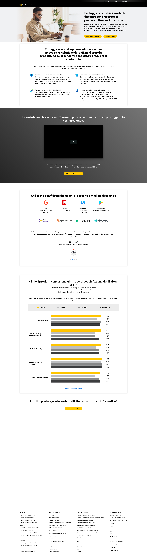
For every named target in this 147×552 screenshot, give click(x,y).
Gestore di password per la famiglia (29, 545)
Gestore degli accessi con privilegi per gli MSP (32, 535)
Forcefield (22, 540)
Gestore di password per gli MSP (28, 532)
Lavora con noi (114, 529)
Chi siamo (112, 526)
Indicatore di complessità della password (87, 530)
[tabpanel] (73, 245)
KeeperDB (22, 525)
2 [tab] (72, 259)
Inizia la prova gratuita (93, 36)
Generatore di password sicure (85, 520)
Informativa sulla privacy (55, 527)
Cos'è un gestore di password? (118, 517)
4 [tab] (76, 259)
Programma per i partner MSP (118, 544)
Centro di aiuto (114, 550)
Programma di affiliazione (116, 541)
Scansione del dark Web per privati (86, 515)
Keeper (26, 5)
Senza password (53, 549)
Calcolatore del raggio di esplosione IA (87, 532)
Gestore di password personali (28, 543)
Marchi (111, 531)
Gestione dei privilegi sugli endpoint (29, 522)
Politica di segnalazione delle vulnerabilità (60, 522)
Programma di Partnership (117, 539)
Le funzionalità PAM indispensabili (118, 520)
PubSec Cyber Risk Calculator (84, 535)
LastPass (63, 307)
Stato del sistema (53, 530)
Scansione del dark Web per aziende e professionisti (90, 517)
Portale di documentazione (56, 539)
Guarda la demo (110, 36)
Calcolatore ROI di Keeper (84, 527)
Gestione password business (27, 517)
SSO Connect (53, 544)
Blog (103, 1)
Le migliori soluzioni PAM (116, 515)
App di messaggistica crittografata (86, 525)
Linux (78, 549)
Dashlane (84, 307)
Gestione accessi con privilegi (27, 520)
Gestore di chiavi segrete (26, 530)
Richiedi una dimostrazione (73, 174)
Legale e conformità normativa (57, 525)
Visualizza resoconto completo (74, 388)
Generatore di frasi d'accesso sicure (86, 522)
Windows (79, 546)
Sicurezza (51, 515)
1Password (106, 307)
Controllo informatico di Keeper (85, 538)
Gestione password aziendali (27, 515)
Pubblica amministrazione (26, 538)
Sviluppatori (52, 536)
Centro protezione (54, 517)
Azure (51, 546)
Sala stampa (113, 534)
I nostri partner (114, 536)
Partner (109, 1)
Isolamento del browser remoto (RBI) (29, 527)
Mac (78, 544)
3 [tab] (74, 259)
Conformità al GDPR (54, 520)
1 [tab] (70, 259)
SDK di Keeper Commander (56, 541)
